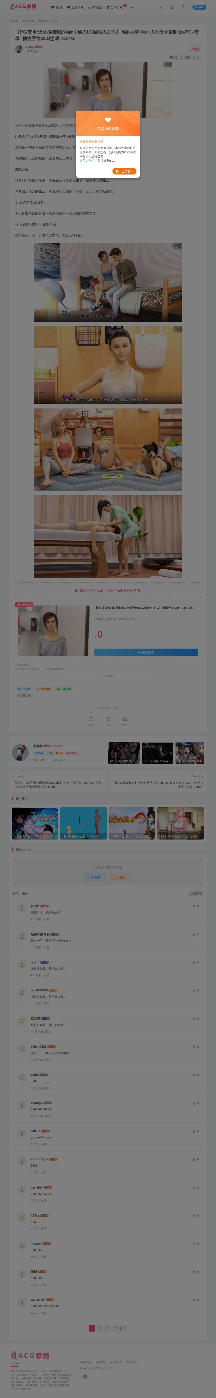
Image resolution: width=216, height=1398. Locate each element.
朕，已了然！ (124, 171)
